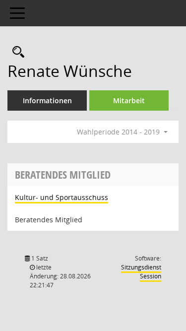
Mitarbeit (129, 100)
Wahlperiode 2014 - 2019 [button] (119, 131)
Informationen (47, 100)
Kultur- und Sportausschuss (61, 197)
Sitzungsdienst (141, 271)
